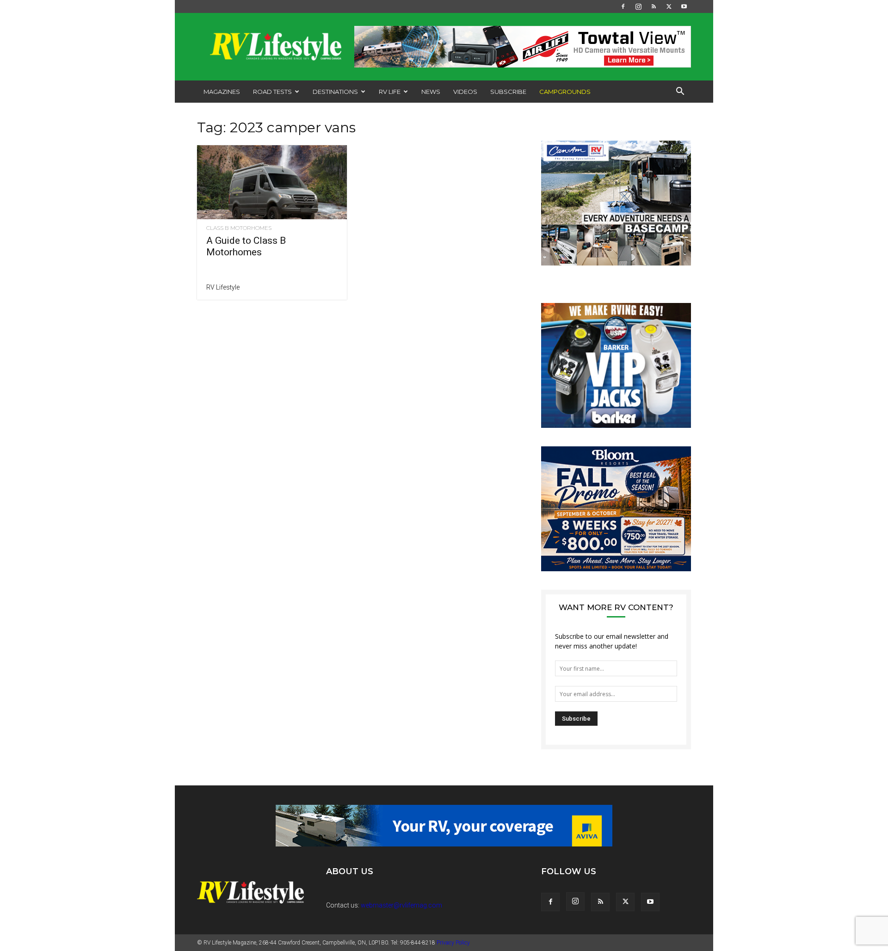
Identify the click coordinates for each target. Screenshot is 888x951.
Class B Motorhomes (238, 228)
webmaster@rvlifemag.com (401, 905)
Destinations (335, 91)
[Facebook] (623, 6)
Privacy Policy (453, 942)
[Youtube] (684, 6)
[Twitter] (669, 6)
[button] (680, 92)
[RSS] (653, 6)
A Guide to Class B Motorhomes (246, 246)
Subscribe (508, 91)
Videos (465, 91)
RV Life (390, 91)
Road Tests (272, 91)
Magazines (222, 91)
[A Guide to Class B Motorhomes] (272, 182)
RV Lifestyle (223, 287)
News (430, 91)
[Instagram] (638, 6)
